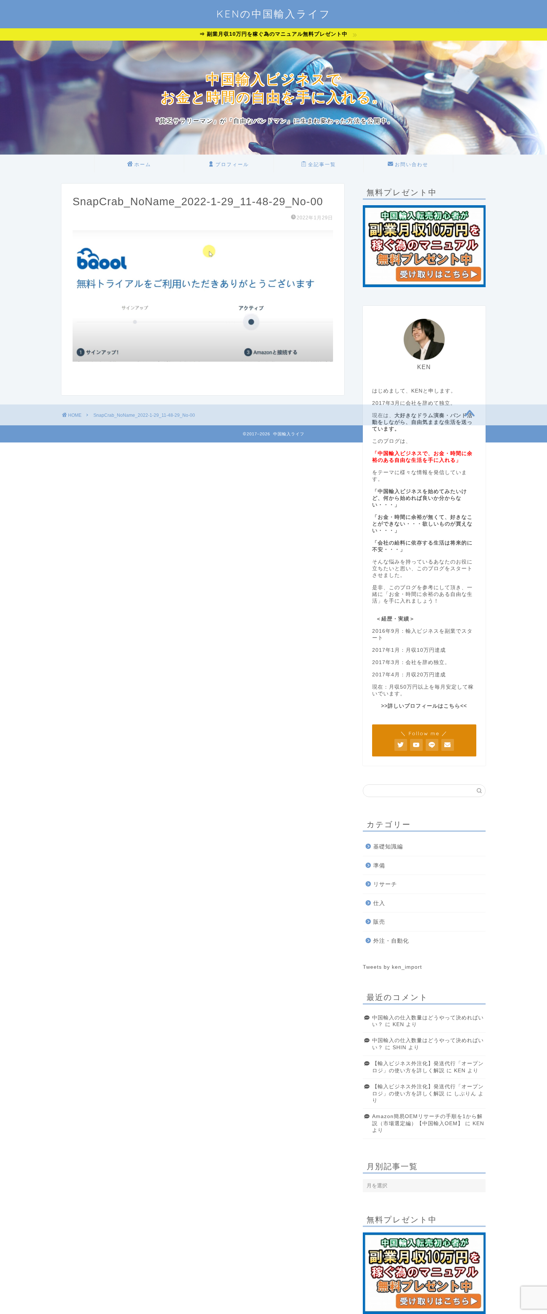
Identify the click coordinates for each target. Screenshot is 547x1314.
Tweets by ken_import (392, 967)
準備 (379, 865)
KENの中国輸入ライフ (273, 13)
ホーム (142, 164)
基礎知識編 (388, 846)
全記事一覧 (322, 164)
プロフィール (232, 164)
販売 (379, 921)
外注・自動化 (391, 940)
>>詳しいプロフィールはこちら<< (424, 706)
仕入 (379, 903)
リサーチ (385, 884)
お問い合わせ (411, 164)
